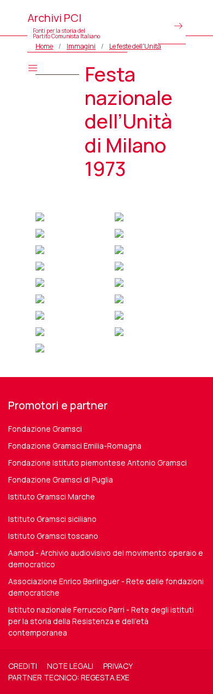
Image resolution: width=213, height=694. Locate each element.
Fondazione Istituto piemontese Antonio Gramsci (97, 462)
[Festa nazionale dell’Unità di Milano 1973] (40, 215)
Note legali (70, 666)
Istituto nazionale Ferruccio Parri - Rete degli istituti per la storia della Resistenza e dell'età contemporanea (101, 621)
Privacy (118, 666)
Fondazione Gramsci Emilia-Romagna (74, 445)
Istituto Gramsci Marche (51, 496)
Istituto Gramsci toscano (53, 536)
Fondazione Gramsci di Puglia (60, 479)
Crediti (22, 666)
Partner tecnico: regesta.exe (68, 677)
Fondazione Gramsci (45, 429)
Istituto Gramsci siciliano (52, 519)
